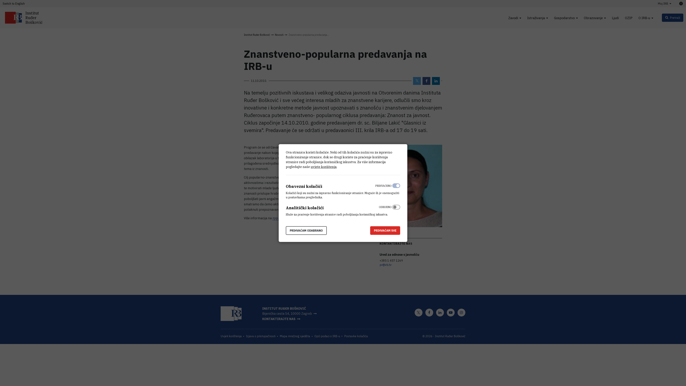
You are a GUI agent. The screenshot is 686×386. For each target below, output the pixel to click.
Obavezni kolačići (304, 186)
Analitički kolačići (305, 207)
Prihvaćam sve (385, 230)
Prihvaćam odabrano (306, 230)
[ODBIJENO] (396, 210)
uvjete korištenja (324, 167)
